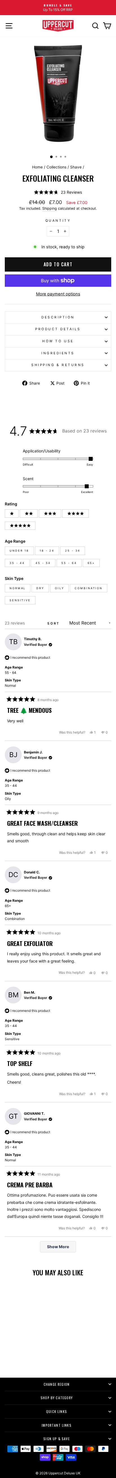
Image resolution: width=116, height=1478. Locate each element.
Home (37, 167)
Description (58, 317)
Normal (18, 588)
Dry (40, 588)
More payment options (58, 294)
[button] (58, 192)
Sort (54, 623)
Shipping (49, 208)
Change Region (57, 1384)
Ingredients (58, 353)
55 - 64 (69, 563)
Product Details (58, 329)
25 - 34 (72, 550)
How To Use (57, 341)
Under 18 (19, 550)
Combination (88, 588)
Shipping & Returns (58, 365)
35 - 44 (17, 563)
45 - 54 (43, 563)
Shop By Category (57, 1397)
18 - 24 (47, 550)
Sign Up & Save (56, 1438)
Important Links (57, 1425)
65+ (91, 563)
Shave (76, 167)
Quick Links (56, 1411)
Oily (59, 588)
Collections (56, 167)
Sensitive (20, 600)
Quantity (58, 221)
